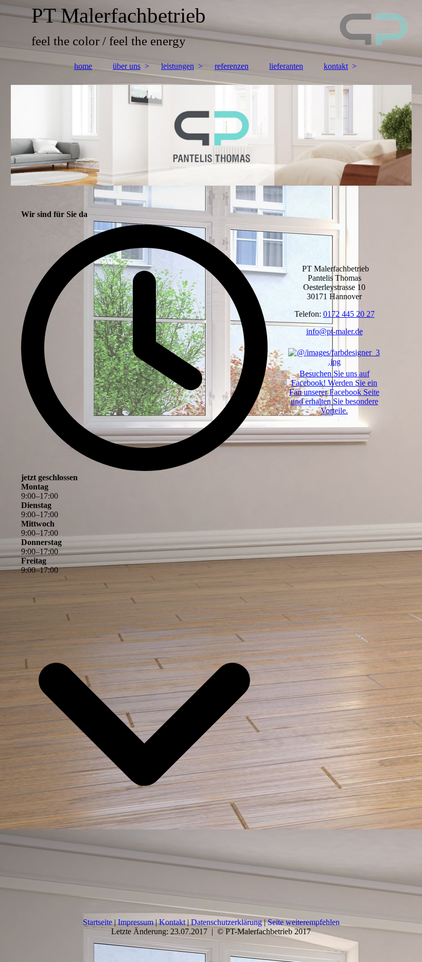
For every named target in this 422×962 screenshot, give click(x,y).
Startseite (98, 922)
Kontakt (172, 922)
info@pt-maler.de (334, 331)
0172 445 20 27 (349, 314)
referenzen (232, 66)
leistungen (177, 66)
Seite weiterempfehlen (304, 922)
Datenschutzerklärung (226, 922)
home (83, 66)
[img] (211, 28)
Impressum (136, 922)
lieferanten (286, 66)
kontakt (336, 66)
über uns (126, 66)
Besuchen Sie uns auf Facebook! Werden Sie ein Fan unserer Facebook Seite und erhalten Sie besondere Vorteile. (334, 392)
